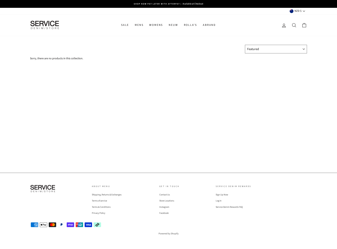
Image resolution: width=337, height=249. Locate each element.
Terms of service (99, 200)
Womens (156, 25)
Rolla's (190, 25)
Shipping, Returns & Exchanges (106, 194)
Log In (219, 200)
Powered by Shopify (169, 233)
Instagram (164, 207)
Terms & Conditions (101, 207)
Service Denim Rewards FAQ (229, 207)
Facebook (164, 213)
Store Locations (166, 200)
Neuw (173, 25)
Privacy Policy (98, 213)
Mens (139, 25)
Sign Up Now (222, 194)
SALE (125, 25)
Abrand (209, 25)
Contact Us (164, 194)
